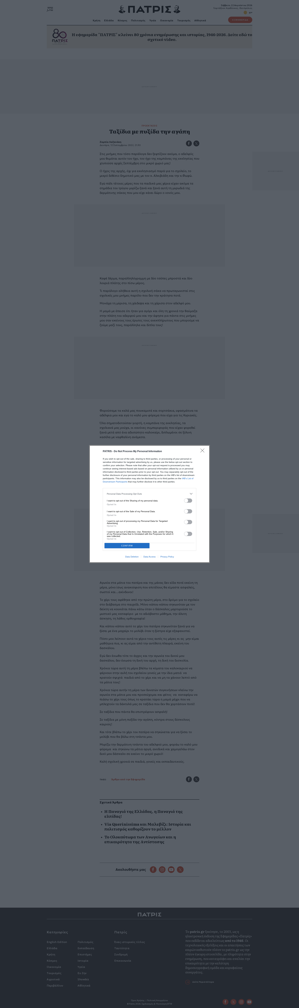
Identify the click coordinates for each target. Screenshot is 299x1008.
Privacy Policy (167, 556)
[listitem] (149, 493)
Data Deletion (132, 556)
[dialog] (149, 504)
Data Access (149, 556)
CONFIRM (127, 546)
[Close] (203, 451)
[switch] (188, 500)
